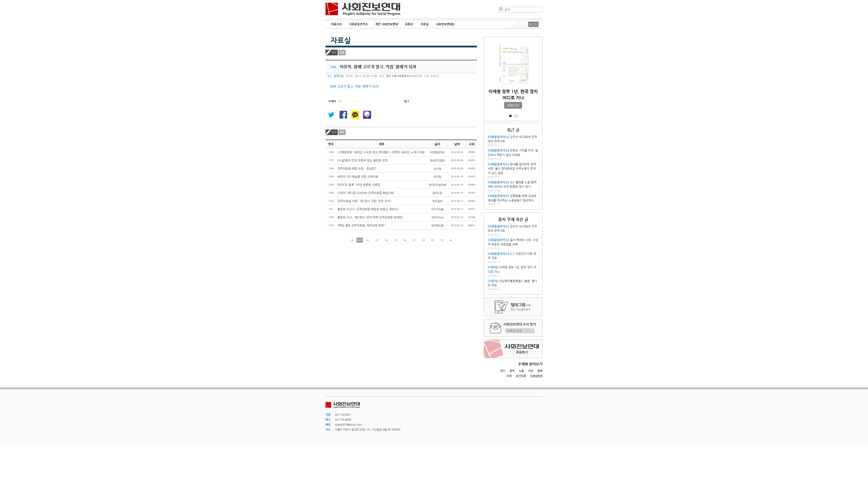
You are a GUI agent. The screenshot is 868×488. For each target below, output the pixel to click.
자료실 (340, 40)
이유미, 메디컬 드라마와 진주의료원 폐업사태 (365, 193)
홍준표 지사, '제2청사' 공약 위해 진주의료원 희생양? (370, 217)
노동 (521, 370)
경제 (511, 370)
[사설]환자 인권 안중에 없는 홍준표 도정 (362, 160)
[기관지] (493, 267)
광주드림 (339, 75)
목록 (342, 52)
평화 (540, 370)
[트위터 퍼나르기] (331, 115)
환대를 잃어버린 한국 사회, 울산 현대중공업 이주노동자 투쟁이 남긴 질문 (512, 168)
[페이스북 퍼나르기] (343, 115)
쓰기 (334, 52)
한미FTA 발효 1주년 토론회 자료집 (358, 184)
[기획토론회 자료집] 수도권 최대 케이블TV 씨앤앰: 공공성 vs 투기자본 (381, 152)
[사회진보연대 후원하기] (513, 349)
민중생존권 (536, 376)
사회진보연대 (363, 9)
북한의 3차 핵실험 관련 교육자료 (357, 176)
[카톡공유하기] (355, 115)
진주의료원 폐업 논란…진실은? (356, 168)
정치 (502, 370)
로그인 (533, 24)
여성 (530, 370)
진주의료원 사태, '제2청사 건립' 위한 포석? (364, 201)
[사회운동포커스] (498, 136)
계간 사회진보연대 (386, 24)
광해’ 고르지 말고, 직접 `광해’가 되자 (354, 86)
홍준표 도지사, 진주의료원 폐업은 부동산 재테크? (368, 209)
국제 (509, 376)
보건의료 (521, 376)
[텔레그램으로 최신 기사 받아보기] (513, 307)
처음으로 (336, 24)
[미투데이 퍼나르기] (367, 115)
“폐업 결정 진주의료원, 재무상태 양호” (361, 225)
